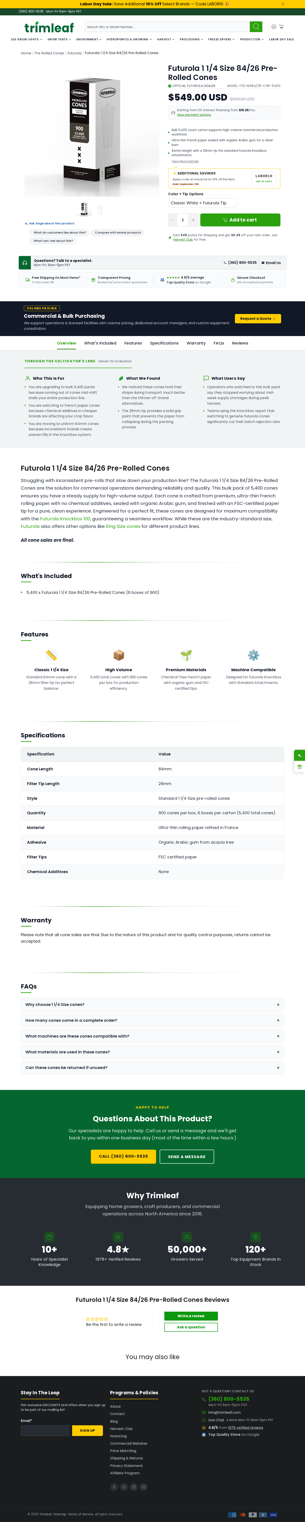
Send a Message (187, 1156)
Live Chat (216, 1420)
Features (133, 343)
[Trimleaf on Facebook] (114, 1487)
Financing (118, 1436)
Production (250, 39)
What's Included (100, 343)
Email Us (273, 262)
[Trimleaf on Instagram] (134, 1487)
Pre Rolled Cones (49, 53)
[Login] (274, 26)
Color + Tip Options (185, 194)
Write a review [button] (191, 1316)
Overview (66, 343)
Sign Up (87, 1430)
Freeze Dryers (219, 39)
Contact (117, 1413)
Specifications (164, 343)
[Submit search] (256, 26)
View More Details (185, 161)
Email (26, 1420)
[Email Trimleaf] (144, 1487)
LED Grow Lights (25, 39)
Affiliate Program (125, 1473)
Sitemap (59, 1514)
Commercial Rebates (128, 1443)
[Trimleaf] (49, 26)
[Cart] (281, 26)
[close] (282, 4)
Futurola (74, 53)
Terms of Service (80, 1514)
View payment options (194, 115)
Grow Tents (58, 39)
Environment (87, 39)
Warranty (196, 343)
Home (26, 53)
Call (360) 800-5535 (123, 1156)
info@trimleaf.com (224, 1412)
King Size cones (123, 526)
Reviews (240, 343)
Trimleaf (45, 1514)
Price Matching (123, 1450)
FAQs (219, 343)
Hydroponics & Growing (127, 39)
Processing (190, 39)
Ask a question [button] (191, 1327)
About (115, 1406)
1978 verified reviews (245, 1427)
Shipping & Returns (126, 1458)
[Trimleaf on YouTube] (124, 1487)
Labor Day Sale (281, 39)
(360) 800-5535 (242, 262)
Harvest (164, 39)
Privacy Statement (126, 1465)
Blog (114, 1421)
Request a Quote (255, 318)
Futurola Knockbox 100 (65, 519)
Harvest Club (183, 240)
